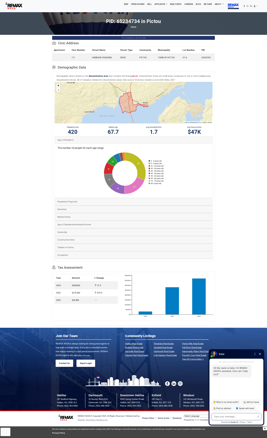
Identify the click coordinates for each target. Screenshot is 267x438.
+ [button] (58, 85)
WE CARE (208, 4)
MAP (126, 4)
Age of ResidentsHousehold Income (74, 224)
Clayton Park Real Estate (136, 355)
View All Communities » (193, 359)
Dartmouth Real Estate (164, 351)
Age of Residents (65, 140)
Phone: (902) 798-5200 (193, 406)
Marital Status (64, 217)
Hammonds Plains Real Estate (196, 351)
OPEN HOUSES (137, 4)
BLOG (198, 4)
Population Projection (67, 201)
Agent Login (86, 363)
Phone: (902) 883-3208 (162, 406)
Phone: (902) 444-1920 (130, 406)
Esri (199, 122)
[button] (160, 4)
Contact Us (64, 363)
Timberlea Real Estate (164, 343)
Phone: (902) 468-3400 (99, 406)
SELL (149, 4)
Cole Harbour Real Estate (165, 355)
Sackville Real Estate (134, 351)
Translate (204, 420)
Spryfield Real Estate (163, 347)
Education (62, 209)
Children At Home (65, 247)
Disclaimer (177, 418)
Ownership (62, 232)
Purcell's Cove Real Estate (194, 355)
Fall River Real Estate (192, 347)
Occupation (62, 255)
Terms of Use (163, 418)
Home (133, 27)
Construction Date (66, 240)
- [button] (58, 90)
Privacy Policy (58, 433)
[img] (265, 428)
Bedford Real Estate (134, 347)
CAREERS (188, 4)
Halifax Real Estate (134, 343)
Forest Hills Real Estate (193, 343)
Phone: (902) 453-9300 (67, 406)
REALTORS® (176, 4)
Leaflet (186, 122)
